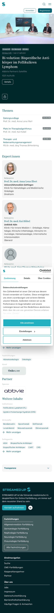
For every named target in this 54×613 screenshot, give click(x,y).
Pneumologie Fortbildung (16, 541)
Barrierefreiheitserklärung (17, 600)
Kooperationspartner (14, 571)
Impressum (9, 591)
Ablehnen (27, 340)
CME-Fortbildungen (13, 567)
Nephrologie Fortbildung (16, 532)
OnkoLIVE (7, 53)
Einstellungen (25, 331)
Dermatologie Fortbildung (16, 528)
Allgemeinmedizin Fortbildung (18, 524)
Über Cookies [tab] (44, 278)
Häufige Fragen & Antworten (18, 604)
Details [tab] (27, 278)
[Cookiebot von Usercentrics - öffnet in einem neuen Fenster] (39, 271)
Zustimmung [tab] (10, 278)
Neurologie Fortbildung (15, 537)
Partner (8, 575)
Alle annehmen (27, 323)
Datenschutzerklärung (15, 595)
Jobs (6, 587)
